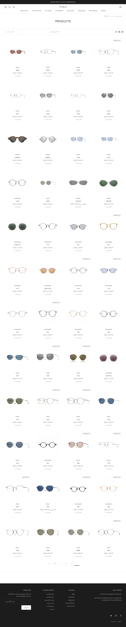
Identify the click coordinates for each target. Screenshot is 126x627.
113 (78, 245)
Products (106, 16)
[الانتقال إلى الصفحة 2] (49, 563)
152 (17, 332)
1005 (78, 70)
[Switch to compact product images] (116, 31)
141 (48, 332)
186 (108, 550)
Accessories (59, 10)
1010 (78, 114)
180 (78, 463)
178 (108, 463)
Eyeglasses (70, 10)
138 (108, 332)
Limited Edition (36, 10)
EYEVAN (108, 67)
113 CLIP (17, 245)
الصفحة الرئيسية (118, 16)
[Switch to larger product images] (122, 31)
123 (78, 288)
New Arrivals (93, 10)
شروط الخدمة (50, 606)
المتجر (112, 16)
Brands (103, 10)
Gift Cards (48, 10)
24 (54, 563)
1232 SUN (47, 288)
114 (108, 288)
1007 (108, 114)
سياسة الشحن (50, 597)
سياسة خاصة (50, 603)
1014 (78, 157)
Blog (73, 594)
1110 (17, 201)
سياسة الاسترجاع (49, 600)
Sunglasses (81, 10)
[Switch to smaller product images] (119, 31)
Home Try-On (24, 10)
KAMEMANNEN (17, 198)
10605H (17, 157)
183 (78, 507)
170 (17, 419)
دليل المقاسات (50, 594)
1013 (108, 157)
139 (78, 332)
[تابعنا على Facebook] (121, 616)
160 (48, 376)
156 (78, 376)
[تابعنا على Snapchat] (111, 616)
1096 (47, 201)
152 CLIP (109, 376)
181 (48, 463)
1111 (108, 245)
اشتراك (26, 607)
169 (48, 419)
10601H (47, 157)
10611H (78, 201)
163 (108, 419)
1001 (108, 70)
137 (17, 288)
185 (48, 507)
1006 (17, 70)
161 (17, 376)
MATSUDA (48, 154)
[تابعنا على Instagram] (116, 616)
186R (78, 550)
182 (17, 463)
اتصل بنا (52, 609)
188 (48, 550)
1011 (17, 114)
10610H (108, 201)
